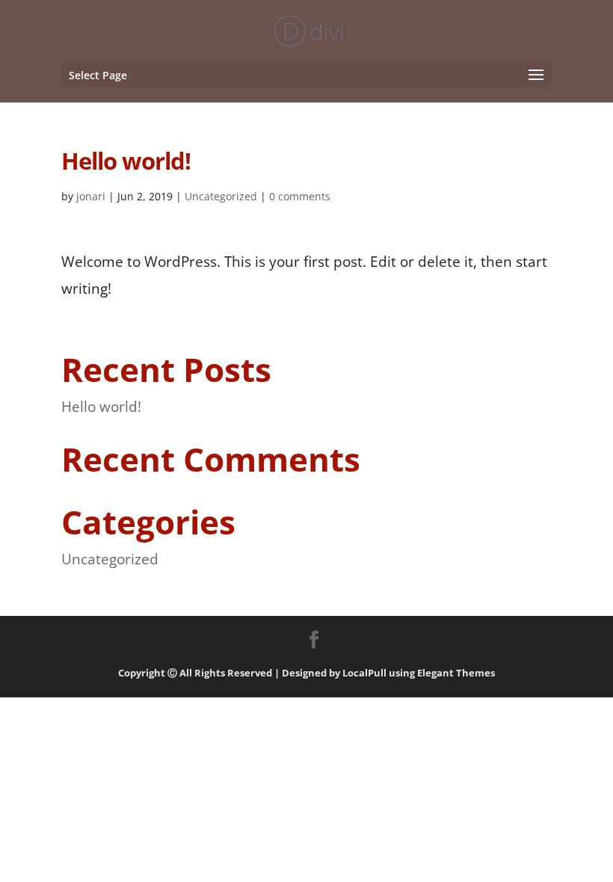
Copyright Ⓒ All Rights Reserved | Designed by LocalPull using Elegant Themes (306, 672)
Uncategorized (221, 196)
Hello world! (101, 406)
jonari (90, 196)
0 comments (299, 196)
